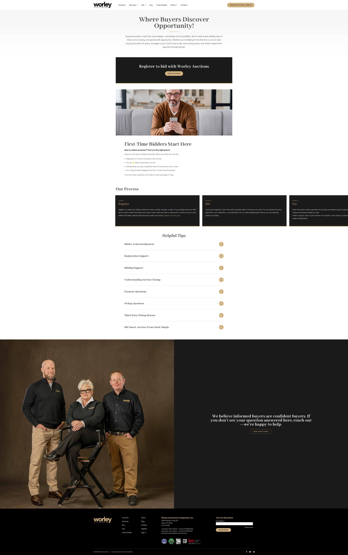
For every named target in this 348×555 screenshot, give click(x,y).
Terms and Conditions (127, 551)
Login (178, 215)
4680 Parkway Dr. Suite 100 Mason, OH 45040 (169, 522)
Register (144, 529)
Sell (142, 5)
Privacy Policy (115, 551)
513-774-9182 (165, 525)
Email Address (220, 521)
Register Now (174, 73)
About (173, 5)
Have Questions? (261, 431)
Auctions (122, 5)
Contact (184, 5)
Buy (151, 5)
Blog (142, 521)
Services (132, 5)
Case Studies (161, 5)
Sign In (143, 532)
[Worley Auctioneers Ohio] (103, 5)
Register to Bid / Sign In (241, 5)
